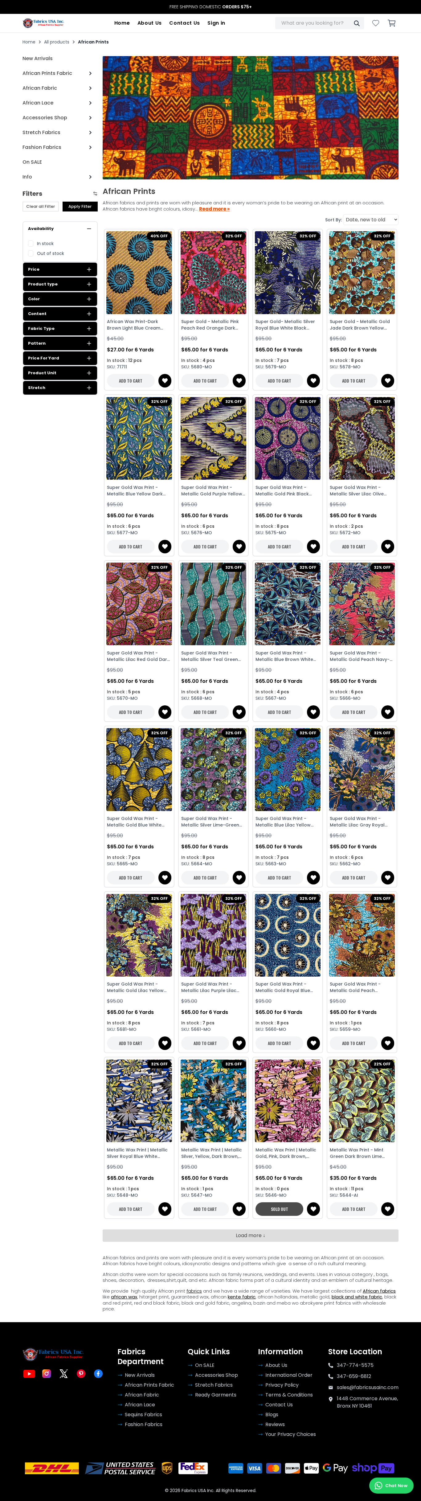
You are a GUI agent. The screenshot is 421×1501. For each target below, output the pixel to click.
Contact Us (184, 23)
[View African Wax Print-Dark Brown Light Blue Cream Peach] (139, 272)
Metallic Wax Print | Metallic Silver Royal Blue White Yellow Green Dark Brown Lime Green (137, 1153)
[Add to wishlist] (164, 381)
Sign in (216, 23)
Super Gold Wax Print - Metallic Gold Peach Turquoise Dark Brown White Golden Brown (361, 987)
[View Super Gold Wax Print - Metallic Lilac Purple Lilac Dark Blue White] (213, 935)
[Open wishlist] (375, 23)
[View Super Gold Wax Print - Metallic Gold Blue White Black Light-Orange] (139, 769)
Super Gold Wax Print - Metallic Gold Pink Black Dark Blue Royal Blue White (285, 490)
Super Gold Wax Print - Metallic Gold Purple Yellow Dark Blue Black (211, 490)
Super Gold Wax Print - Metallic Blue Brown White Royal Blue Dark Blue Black (285, 656)
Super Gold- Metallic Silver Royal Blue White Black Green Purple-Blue (285, 324)
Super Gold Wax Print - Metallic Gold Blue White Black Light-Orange (134, 821)
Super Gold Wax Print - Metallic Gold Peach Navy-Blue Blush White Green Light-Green (360, 656)
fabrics (194, 1291)
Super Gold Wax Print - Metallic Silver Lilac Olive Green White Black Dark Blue (362, 490)
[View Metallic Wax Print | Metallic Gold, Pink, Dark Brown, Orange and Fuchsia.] (287, 1100)
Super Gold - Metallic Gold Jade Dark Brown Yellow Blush (360, 324)
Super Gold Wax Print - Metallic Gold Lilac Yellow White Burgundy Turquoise (136, 987)
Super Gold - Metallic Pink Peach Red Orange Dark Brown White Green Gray (210, 324)
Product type (43, 284)
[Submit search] (356, 23)
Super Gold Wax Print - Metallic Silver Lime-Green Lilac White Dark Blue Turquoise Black (210, 821)
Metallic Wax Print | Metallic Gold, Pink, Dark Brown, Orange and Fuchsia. (285, 1153)
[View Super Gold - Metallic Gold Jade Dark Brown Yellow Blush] (362, 272)
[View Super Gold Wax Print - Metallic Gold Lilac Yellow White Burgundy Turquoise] (139, 935)
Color (34, 299)
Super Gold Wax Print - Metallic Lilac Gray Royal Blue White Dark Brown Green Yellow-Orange (357, 821)
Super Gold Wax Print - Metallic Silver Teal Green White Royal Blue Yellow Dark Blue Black (209, 656)
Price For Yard (43, 358)
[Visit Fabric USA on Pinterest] (81, 1373)
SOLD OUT (279, 1209)
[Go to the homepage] (43, 23)
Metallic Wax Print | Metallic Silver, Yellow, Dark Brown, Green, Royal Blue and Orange (211, 1153)
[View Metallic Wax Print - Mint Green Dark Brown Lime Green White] (362, 1100)
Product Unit (42, 373)
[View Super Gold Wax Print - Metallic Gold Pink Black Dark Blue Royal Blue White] (287, 438)
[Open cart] (392, 23)
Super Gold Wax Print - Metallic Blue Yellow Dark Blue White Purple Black (135, 490)
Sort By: (333, 220)
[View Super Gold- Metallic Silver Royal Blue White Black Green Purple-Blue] (287, 272)
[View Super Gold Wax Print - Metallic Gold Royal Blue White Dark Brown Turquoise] (287, 935)
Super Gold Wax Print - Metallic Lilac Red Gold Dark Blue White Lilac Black (138, 656)
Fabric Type (41, 328)
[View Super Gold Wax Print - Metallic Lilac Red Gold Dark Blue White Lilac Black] (139, 604)
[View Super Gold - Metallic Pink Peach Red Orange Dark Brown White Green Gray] (213, 272)
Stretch (36, 388)
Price (33, 269)
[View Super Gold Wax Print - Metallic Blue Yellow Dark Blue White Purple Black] (139, 438)
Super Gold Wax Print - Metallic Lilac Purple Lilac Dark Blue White (208, 987)
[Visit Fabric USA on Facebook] (98, 1373)
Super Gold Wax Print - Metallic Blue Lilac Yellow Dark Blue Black (283, 821)
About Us (149, 23)
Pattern (37, 343)
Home (122, 23)
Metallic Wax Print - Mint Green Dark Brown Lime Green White (356, 1153)
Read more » (214, 209)
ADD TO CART (130, 380)
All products (56, 42)
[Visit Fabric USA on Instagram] (46, 1373)
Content (37, 314)
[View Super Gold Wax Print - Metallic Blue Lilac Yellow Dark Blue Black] (287, 769)
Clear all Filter (40, 206)
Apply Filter (80, 206)
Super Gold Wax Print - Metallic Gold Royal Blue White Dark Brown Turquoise (287, 987)
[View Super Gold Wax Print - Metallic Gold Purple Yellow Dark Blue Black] (213, 438)
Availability (41, 229)
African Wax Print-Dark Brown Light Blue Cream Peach (133, 324)
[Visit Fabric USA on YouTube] (29, 1373)
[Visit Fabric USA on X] (64, 1373)
